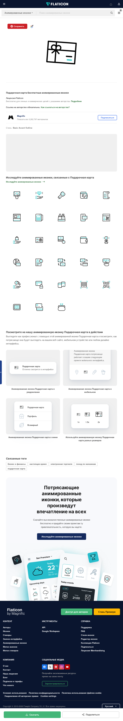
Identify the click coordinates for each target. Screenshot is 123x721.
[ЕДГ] (39, 217)
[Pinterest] (55, 666)
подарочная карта (16, 468)
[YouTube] (67, 666)
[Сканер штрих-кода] (61, 195)
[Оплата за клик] (106, 262)
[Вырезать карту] (61, 284)
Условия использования (15, 692)
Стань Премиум (107, 611)
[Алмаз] (39, 195)
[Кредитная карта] (39, 284)
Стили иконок (87, 635)
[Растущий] (106, 240)
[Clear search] (105, 13)
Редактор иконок (89, 638)
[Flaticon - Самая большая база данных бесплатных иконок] (57, 4)
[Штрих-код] (83, 284)
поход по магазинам (86, 463)
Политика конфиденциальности (44, 692)
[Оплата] (61, 240)
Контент (7, 621)
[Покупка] (16, 240)
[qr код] (106, 284)
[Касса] (16, 217)
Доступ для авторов (76, 611)
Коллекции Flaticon (90, 642)
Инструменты (49, 621)
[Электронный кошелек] (83, 195)
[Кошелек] (61, 307)
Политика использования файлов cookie (81, 692)
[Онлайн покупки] (106, 217)
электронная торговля (61, 463)
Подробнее (76, 101)
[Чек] (106, 195)
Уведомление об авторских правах (21, 696)
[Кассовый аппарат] (61, 217)
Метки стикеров (10, 650)
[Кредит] (39, 262)
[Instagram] (61, 666)
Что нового (8, 685)
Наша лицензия (10, 673)
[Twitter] (50, 666)
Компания (8, 659)
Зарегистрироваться (55, 683)
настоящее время (38, 463)
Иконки (6, 631)
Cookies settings (48, 696)
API (43, 627)
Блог (5, 677)
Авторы (6, 627)
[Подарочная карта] (39, 240)
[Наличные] (16, 195)
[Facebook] (44, 666)
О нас (5, 665)
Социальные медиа (53, 659)
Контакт (6, 669)
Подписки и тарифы (12, 681)
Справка (85, 621)
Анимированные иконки (15, 642)
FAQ (83, 631)
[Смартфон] (83, 217)
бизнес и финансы (17, 463)
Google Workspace (51, 631)
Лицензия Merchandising (93, 650)
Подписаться (87, 646)
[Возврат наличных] (16, 284)
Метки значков (10, 646)
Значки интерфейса (12, 638)
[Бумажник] (83, 240)
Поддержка (86, 627)
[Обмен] (61, 262)
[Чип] (16, 307)
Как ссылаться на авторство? (55, 107)
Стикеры (7, 635)
